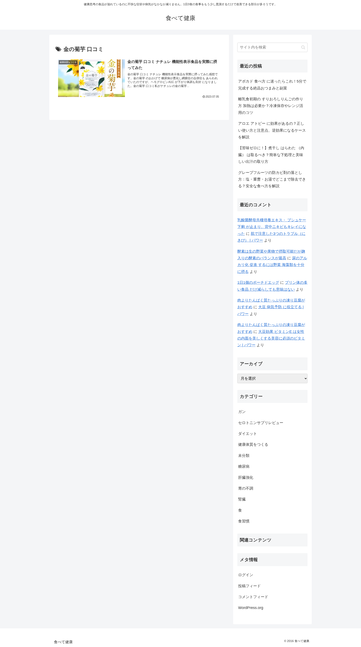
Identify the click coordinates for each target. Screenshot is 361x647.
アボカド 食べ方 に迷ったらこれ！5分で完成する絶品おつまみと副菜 (272, 84)
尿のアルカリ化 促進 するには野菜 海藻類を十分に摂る (272, 265)
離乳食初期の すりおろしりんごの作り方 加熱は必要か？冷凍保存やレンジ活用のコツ (270, 106)
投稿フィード (249, 586)
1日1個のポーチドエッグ (258, 282)
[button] (303, 47)
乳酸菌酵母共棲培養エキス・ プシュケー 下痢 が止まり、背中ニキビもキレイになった (271, 227)
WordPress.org (250, 608)
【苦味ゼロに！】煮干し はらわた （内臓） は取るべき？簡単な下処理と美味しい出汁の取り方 (271, 155)
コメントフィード (253, 597)
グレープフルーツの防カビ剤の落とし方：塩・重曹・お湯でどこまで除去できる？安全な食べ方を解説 (272, 179)
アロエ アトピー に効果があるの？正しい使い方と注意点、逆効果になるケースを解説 (272, 130)
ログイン (245, 575)
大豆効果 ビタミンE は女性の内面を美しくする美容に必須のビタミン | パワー (271, 338)
